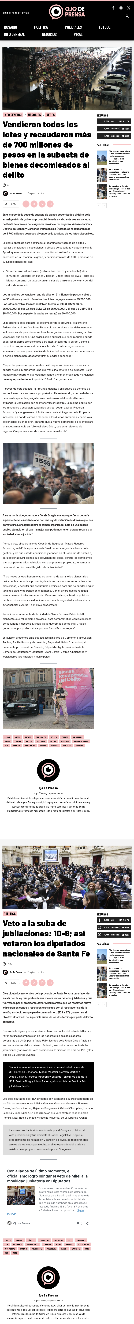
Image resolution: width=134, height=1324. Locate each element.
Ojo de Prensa (16, 193)
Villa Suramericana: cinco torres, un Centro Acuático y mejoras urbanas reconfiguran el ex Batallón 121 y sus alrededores (119, 157)
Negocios (34, 115)
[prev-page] (99, 205)
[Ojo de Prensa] (6, 193)
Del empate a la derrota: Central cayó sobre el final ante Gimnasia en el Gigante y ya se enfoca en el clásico (119, 191)
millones (41, 741)
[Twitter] (129, 8)
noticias (65, 741)
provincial (30, 745)
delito (54, 737)
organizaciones (81, 741)
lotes (29, 741)
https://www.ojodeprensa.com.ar (48, 793)
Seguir (125, 128)
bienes (28, 737)
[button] (127, 16)
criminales (41, 737)
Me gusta (124, 121)
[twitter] (53, 816)
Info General (13, 115)
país (6, 745)
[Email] (50, 203)
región (43, 745)
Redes (50, 115)
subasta (79, 745)
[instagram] (48, 816)
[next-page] (104, 205)
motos (53, 741)
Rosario (54, 745)
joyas (7, 741)
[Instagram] (121, 8)
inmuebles (77, 737)
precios (16, 745)
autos (17, 737)
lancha (18, 741)
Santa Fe (67, 745)
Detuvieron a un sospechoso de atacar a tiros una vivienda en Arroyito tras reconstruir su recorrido (119, 174)
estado (65, 737)
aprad (7, 737)
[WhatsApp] (42, 203)
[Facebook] (113, 8)
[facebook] (43, 816)
